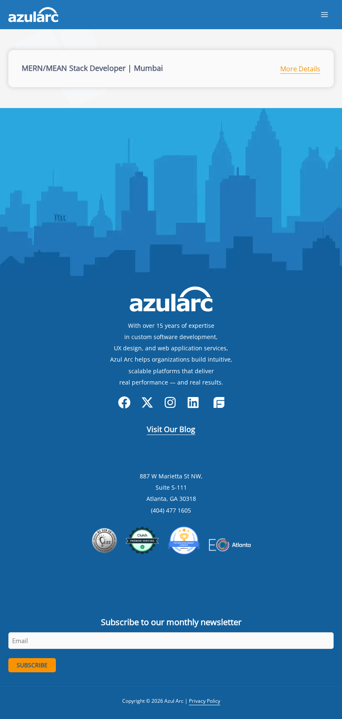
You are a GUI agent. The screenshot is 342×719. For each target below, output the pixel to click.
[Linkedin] (193, 402)
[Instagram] (170, 402)
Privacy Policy (204, 700)
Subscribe (32, 665)
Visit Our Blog (171, 429)
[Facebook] (124, 402)
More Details (300, 68)
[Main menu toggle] (324, 14)
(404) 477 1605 (171, 510)
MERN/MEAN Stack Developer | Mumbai (92, 68)
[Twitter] (147, 402)
